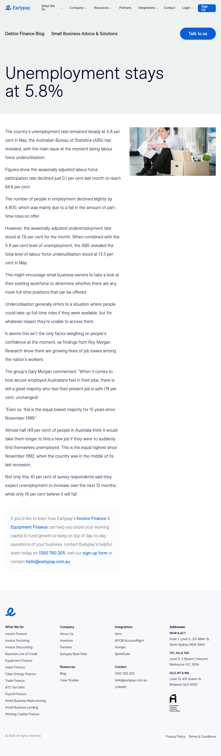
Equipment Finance (29, 527)
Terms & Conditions (202, 736)
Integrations (146, 7)
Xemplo (120, 647)
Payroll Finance (15, 694)
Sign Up (204, 8)
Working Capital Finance (22, 714)
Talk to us (198, 33)
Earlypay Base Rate (73, 654)
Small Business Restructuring (25, 700)
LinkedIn (120, 687)
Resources (101, 7)
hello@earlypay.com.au (48, 561)
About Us (66, 634)
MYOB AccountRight (129, 640)
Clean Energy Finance (20, 674)
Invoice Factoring (17, 640)
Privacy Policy (175, 736)
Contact (169, 7)
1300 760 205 (52, 553)
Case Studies (69, 680)
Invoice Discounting (19, 647)
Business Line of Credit (21, 654)
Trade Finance (15, 680)
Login (186, 7)
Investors (66, 640)
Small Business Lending (21, 707)
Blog (63, 673)
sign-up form (95, 553)
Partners (125, 7)
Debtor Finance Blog (24, 33)
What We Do (48, 7)
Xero (118, 634)
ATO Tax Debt (15, 687)
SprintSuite (122, 654)
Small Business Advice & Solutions (84, 33)
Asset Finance (15, 667)
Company (77, 7)
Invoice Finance (91, 518)
